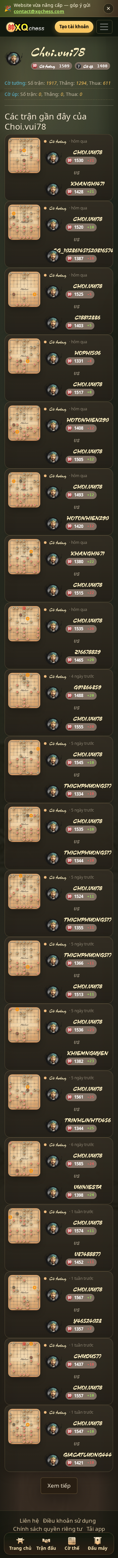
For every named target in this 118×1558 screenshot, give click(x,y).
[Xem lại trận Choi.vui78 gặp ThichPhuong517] (25, 757)
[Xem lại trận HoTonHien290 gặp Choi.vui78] (25, 423)
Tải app (96, 1528)
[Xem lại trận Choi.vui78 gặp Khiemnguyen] (25, 1025)
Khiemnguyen (87, 1053)
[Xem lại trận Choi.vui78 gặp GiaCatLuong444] (25, 1426)
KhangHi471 (88, 184)
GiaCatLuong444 (88, 1455)
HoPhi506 (88, 353)
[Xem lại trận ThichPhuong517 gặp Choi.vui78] (25, 958)
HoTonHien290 (88, 420)
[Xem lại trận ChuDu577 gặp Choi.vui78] (25, 1359)
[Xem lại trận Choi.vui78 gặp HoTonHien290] (25, 490)
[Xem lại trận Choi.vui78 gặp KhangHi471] (25, 155)
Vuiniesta (88, 1187)
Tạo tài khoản (74, 26)
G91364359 (88, 688)
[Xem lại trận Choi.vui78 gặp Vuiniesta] (25, 1158)
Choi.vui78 (87, 152)
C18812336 (88, 317)
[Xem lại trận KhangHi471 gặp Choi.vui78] (25, 557)
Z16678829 (88, 652)
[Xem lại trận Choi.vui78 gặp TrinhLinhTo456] (25, 1092)
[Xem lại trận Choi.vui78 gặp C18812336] (25, 289)
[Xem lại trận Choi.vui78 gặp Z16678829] (25, 623)
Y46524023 (88, 1321)
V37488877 (88, 1254)
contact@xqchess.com (39, 11)
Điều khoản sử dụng (69, 1520)
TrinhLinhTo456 (88, 1120)
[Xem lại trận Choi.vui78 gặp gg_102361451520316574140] (25, 222)
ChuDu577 (88, 1356)
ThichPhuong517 (88, 786)
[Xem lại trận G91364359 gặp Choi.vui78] (25, 690)
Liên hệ (29, 1520)
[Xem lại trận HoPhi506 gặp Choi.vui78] (25, 356)
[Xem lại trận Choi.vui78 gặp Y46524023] (25, 1292)
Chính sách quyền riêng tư (47, 1528)
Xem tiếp (59, 1485)
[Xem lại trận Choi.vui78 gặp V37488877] (25, 1226)
